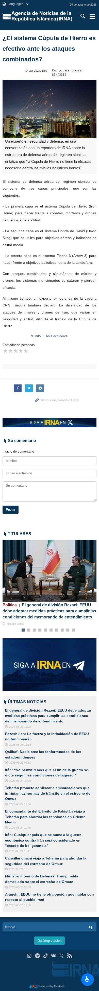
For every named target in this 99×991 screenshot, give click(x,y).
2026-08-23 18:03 (20, 887)
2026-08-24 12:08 (20, 780)
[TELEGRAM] (37, 955)
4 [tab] (40, 630)
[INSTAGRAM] (29, 955)
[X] (61, 955)
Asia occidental (57, 336)
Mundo (36, 336)
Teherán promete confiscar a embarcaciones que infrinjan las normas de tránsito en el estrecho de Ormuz (47, 793)
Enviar (10, 510)
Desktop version (49, 941)
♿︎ (87, 979)
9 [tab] (68, 630)
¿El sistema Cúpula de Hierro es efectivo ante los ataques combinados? (49, 49)
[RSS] (69, 955)
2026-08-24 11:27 (20, 869)
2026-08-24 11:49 (20, 827)
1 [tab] (23, 630)
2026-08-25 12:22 (20, 726)
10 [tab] (73, 630)
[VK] (53, 955)
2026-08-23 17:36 (20, 905)
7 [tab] (57, 630)
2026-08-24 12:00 (20, 804)
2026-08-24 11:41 (20, 851)
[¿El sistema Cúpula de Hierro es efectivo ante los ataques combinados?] (49, 109)
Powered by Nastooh (51, 986)
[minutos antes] (49, 571)
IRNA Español (42, 16)
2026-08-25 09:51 (20, 762)
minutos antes (15, 623)
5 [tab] (45, 630)
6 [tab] (51, 630)
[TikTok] (45, 955)
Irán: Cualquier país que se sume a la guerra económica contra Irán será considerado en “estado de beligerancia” (43, 840)
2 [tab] (29, 630)
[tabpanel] (49, 583)
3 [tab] (34, 630)
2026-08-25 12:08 (20, 744)
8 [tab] (62, 630)
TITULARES (19, 534)
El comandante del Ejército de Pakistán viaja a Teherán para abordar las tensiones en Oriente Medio (45, 816)
